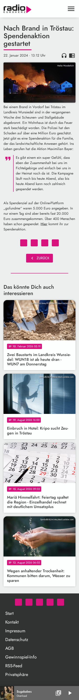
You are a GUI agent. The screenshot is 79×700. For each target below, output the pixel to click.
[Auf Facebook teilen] (23, 242)
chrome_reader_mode (72, 55)
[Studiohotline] (60, 602)
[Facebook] (28, 602)
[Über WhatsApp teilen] (44, 242)
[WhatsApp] (18, 602)
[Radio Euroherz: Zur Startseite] (34, 8)
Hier (44, 223)
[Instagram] (39, 602)
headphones (64, 55)
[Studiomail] (50, 602)
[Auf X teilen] (34, 242)
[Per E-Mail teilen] (55, 242)
